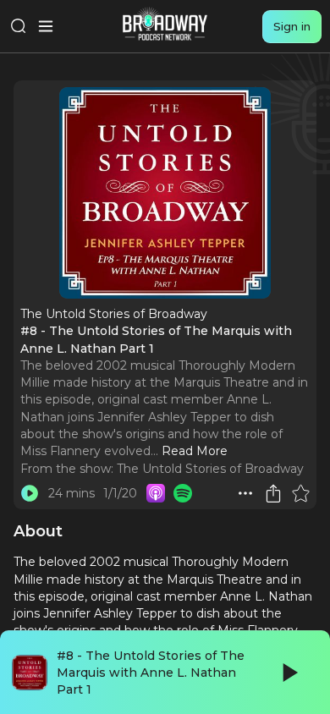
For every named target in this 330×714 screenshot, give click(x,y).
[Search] (18, 26)
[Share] (273, 493)
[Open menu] (45, 26)
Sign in (292, 26)
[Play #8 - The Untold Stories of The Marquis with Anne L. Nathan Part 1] (29, 493)
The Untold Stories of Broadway (210, 468)
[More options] (245, 493)
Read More (195, 451)
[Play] (288, 672)
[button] (245, 493)
